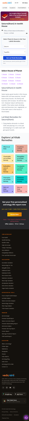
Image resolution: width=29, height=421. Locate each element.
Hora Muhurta (5, 250)
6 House (18, 77)
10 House (5, 84)
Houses (4, 354)
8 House (11, 80)
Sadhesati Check (6, 270)
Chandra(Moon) (22, 7)
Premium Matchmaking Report (10, 323)
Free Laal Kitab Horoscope (9, 255)
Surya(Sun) (12, 7)
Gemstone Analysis (7, 326)
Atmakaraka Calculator (8, 283)
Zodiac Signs (5, 346)
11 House (12, 84)
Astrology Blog (6, 359)
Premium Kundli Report (8, 318)
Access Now (14, 214)
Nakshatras (5, 349)
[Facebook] (3, 387)
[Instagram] (6, 387)
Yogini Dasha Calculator (8, 288)
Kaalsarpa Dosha (6, 273)
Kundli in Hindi (5, 242)
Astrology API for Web (7, 364)
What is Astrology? (7, 344)
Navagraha (5, 351)
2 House (11, 74)
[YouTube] (10, 387)
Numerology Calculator (8, 303)
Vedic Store (5, 361)
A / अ (16, 2)
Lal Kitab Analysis (6, 298)
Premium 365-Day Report (8, 328)
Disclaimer (16, 415)
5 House (11, 77)
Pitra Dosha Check (6, 275)
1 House (4, 74)
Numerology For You (7, 265)
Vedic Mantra (5, 356)
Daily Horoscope (6, 245)
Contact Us (5, 366)
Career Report (5, 331)
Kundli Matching (6, 240)
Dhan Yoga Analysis (7, 306)
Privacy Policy (5, 411)
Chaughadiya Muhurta (7, 252)
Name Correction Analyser (8, 301)
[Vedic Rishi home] (7, 3)
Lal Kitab (5, 7)
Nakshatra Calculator (7, 278)
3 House (18, 74)
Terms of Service (14, 411)
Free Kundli (5, 237)
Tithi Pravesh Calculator (8, 308)
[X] (13, 387)
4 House (4, 77)
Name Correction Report (8, 321)
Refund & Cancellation (7, 415)
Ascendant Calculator (7, 262)
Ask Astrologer (6, 316)
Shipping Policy (5, 418)
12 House (20, 84)
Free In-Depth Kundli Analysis (9, 295)
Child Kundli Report (7, 336)
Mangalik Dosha (6, 268)
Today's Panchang (6, 247)
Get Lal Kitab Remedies (14, 58)
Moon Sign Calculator (7, 280)
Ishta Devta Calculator (7, 285)
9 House (18, 80)
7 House (4, 80)
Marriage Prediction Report (9, 334)
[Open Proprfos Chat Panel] (26, 417)
